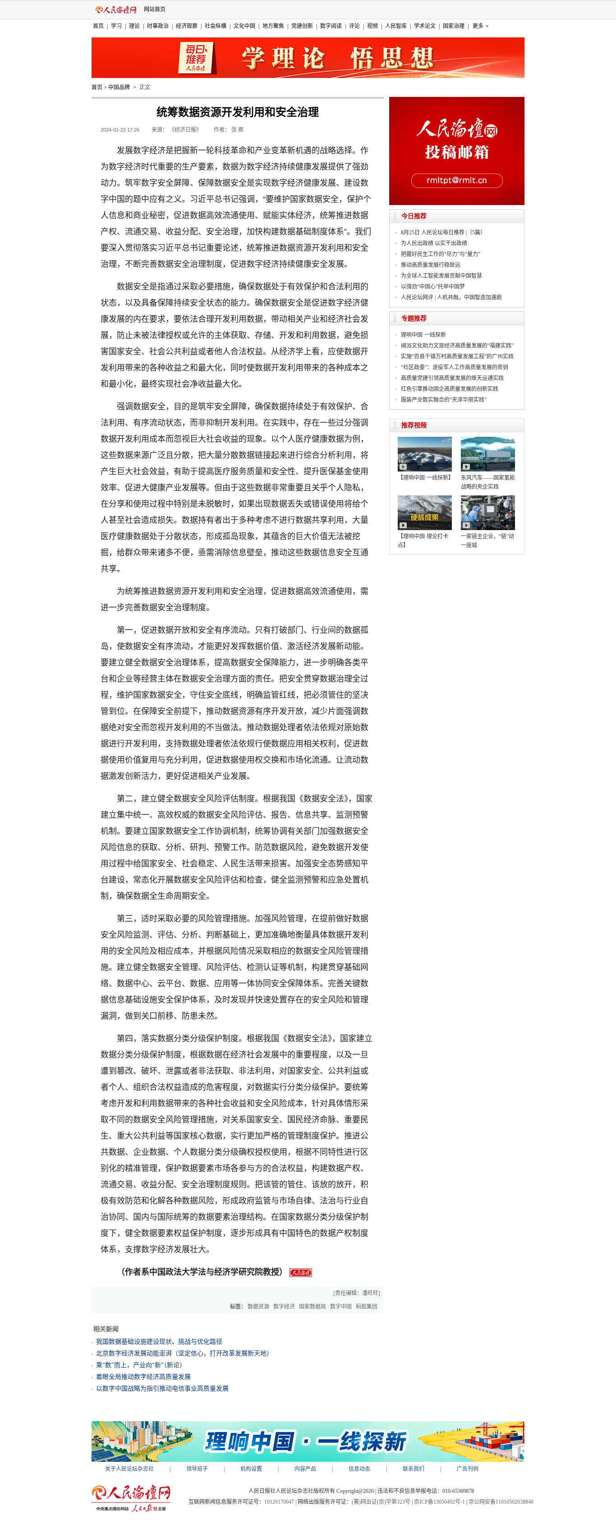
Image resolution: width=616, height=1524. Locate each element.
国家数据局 (312, 1307)
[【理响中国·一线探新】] (425, 440)
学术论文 (425, 26)
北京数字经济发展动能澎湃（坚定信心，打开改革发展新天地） (184, 1353)
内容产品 (305, 1469)
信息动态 (359, 1469)
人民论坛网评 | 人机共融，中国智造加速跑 (451, 297)
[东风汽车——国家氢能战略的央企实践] (488, 440)
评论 (354, 26)
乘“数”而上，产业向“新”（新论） (141, 1365)
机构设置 (251, 1469)
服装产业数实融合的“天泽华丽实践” (444, 400)
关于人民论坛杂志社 (129, 1469)
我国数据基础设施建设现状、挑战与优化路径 (159, 1341)
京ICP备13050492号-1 (439, 1502)
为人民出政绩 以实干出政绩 (434, 243)
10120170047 (279, 1502)
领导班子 (197, 1469)
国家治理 (453, 26)
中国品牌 (119, 87)
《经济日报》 (185, 130)
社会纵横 (215, 26)
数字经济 (284, 1307)
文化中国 (244, 26)
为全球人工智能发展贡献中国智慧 (441, 276)
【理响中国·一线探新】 (426, 478)
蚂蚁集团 (366, 1307)
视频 (372, 26)
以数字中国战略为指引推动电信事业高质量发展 (162, 1388)
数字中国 (341, 1307)
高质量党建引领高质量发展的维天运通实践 (452, 378)
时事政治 (158, 26)
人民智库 (396, 26)
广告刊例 (467, 1469)
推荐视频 (414, 425)
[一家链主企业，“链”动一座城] (488, 498)
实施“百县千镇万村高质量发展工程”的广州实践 (457, 356)
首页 (98, 26)
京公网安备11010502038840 (501, 1502)
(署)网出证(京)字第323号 (381, 1502)
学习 (116, 26)
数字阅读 (331, 26)
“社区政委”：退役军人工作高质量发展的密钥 (454, 367)
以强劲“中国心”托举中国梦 (433, 287)
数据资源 (258, 1307)
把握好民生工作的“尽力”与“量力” (440, 254)
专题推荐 (414, 318)
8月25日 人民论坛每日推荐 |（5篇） (443, 232)
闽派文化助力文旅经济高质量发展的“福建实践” (457, 346)
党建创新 (302, 26)
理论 (134, 26)
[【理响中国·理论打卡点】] (425, 498)
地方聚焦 (273, 26)
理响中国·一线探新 (423, 335)
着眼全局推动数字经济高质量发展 (143, 1376)
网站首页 (154, 9)
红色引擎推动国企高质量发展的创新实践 (449, 389)
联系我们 (413, 1469)
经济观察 (187, 26)
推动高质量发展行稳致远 (430, 265)
